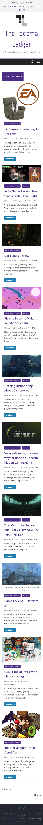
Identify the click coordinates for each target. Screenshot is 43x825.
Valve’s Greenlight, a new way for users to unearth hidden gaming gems (21, 457)
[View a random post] (38, 62)
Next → (37, 795)
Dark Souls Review (16, 256)
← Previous (7, 789)
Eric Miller (20, 139)
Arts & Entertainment (12, 124)
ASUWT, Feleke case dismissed (22, 6)
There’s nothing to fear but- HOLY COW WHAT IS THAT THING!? (21, 529)
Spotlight (26, 186)
